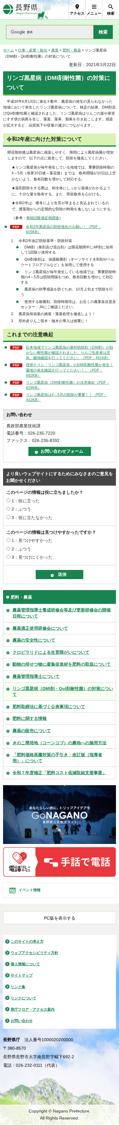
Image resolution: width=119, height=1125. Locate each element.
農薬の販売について (32, 730)
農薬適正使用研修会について (40, 628)
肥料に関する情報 (30, 718)
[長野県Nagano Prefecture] (20, 9)
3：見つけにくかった (32, 557)
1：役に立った (26, 500)
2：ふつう (21, 509)
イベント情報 (30, 890)
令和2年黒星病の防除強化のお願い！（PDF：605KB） (63, 229)
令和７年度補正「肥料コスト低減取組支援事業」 (59, 772)
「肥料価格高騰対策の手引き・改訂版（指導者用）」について (57, 757)
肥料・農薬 (72, 50)
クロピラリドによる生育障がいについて (51, 652)
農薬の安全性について (34, 640)
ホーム (8, 50)
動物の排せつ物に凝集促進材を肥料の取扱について (62, 664)
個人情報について (25, 964)
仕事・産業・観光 (32, 50)
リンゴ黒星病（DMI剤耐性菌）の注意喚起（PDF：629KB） (68, 385)
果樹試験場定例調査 (42, 218)
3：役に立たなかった (32, 517)
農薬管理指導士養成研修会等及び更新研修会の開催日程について (62, 612)
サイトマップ (22, 975)
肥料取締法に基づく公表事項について (49, 706)
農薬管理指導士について (36, 676)
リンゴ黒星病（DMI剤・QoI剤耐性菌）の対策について (63, 691)
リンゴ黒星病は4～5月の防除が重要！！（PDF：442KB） (66, 397)
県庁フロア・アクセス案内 (33, 1009)
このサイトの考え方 (27, 941)
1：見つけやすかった (32, 540)
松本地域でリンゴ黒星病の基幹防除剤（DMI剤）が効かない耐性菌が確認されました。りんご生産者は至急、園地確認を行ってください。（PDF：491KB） (69, 352)
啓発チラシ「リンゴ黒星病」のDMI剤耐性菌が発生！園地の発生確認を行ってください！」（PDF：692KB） (69, 370)
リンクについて (23, 998)
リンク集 (18, 987)
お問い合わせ (22, 1021)
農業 (55, 50)
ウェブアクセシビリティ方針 (34, 953)
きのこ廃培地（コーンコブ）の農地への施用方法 (59, 742)
